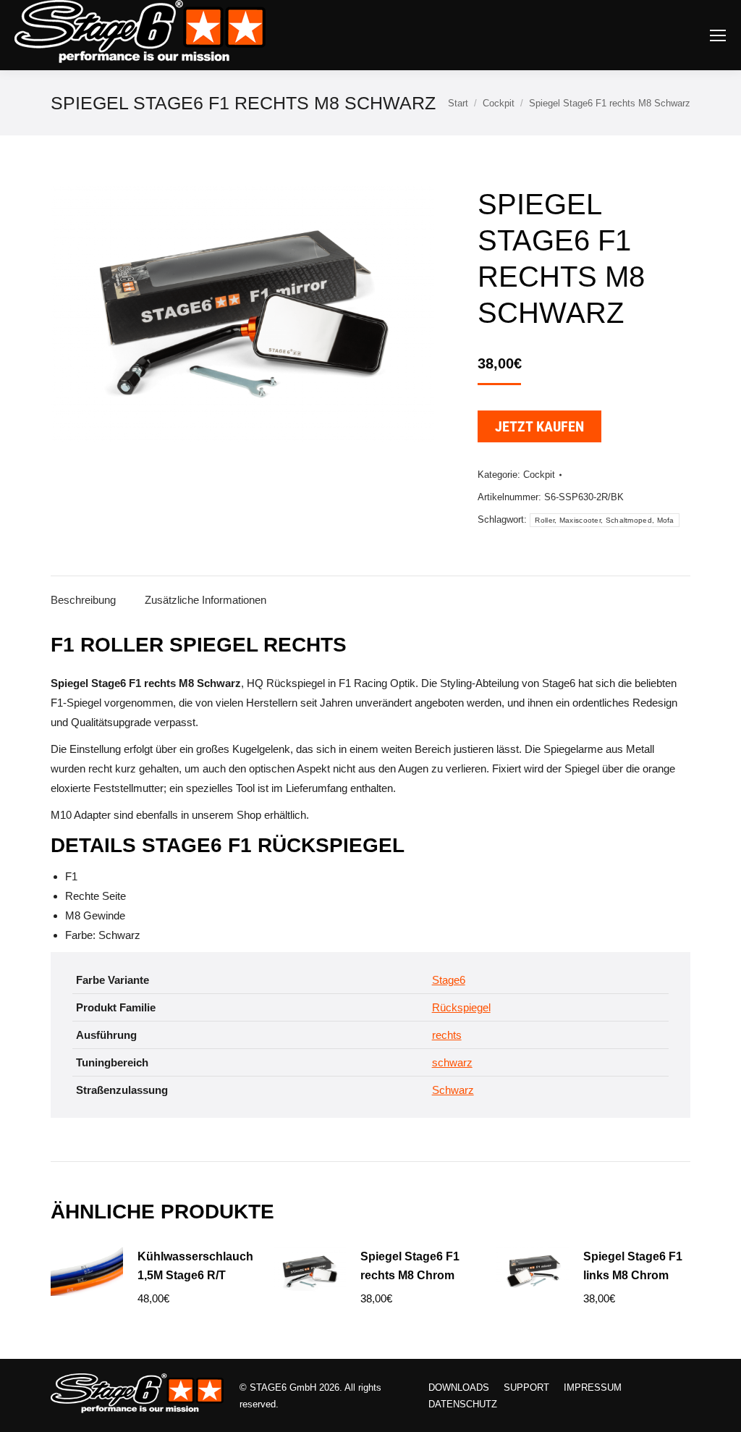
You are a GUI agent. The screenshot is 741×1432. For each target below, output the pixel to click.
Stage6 (448, 980)
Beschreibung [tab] (83, 600)
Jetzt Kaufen (539, 426)
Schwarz (453, 1090)
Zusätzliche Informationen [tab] (205, 600)
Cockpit (539, 474)
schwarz (452, 1062)
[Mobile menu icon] (718, 35)
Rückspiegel (461, 1007)
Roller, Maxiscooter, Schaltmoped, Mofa (604, 520)
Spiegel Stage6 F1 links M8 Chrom (632, 1265)
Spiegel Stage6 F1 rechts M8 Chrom (410, 1265)
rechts (447, 1035)
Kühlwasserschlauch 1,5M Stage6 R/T (195, 1265)
